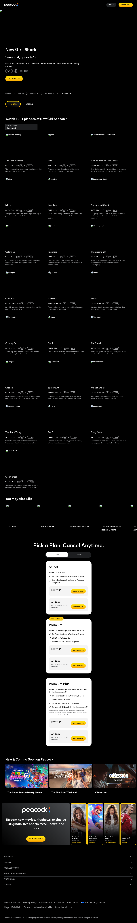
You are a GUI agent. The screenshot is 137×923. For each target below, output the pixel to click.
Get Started (126, 5)
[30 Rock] (21, 514)
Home (8, 93)
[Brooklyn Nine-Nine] (83, 514)
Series (21, 93)
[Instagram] (116, 908)
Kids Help (16, 907)
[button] (26, 776)
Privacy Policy (30, 902)
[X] (123, 908)
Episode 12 (65, 93)
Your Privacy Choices (95, 902)
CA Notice (59, 902)
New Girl (34, 93)
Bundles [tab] (79, 555)
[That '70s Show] (52, 514)
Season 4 (49, 93)
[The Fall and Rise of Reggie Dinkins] (114, 514)
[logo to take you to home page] (11, 5)
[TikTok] (123, 901)
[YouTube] (130, 901)
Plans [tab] (57, 555)
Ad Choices (72, 902)
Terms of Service (12, 902)
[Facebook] (116, 901)
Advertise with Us (43, 907)
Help (6, 907)
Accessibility (45, 902)
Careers (28, 907)
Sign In (111, 5)
